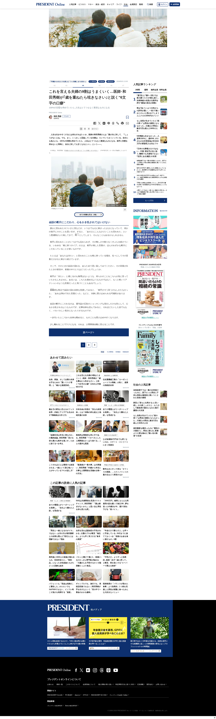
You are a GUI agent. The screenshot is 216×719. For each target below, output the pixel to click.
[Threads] (102, 670)
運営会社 (149, 684)
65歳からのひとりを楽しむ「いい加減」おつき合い (81, 150)
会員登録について (89, 684)
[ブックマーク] (127, 117)
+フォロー (66, 116)
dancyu (77, 695)
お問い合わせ (160, 684)
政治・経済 (100, 4)
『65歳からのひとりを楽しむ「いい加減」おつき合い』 (68, 81)
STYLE (85, 695)
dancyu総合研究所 (71, 705)
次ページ (94, 129)
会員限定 (133, 4)
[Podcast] (108, 670)
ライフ (119, 4)
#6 (111, 85)
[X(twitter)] (81, 670)
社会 (126, 4)
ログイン (164, 4)
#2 (54, 85)
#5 (99, 85)
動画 (141, 4)
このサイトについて (73, 684)
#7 (123, 85)
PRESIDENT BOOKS (99, 695)
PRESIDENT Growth (54, 695)
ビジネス (82, 4)
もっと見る (149, 200)
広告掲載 (140, 684)
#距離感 (101, 81)
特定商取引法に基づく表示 (124, 684)
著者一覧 (59, 684)
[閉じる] (214, 717)
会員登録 (176, 4)
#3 (66, 85)
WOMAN (68, 695)
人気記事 (72, 4)
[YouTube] (115, 670)
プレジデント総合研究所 (54, 705)
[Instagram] (95, 670)
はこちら (150, 317)
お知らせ (50, 684)
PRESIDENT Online (55, 112)
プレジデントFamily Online (118, 695)
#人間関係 (92, 81)
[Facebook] (76, 670)
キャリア (110, 4)
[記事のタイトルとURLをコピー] (117, 123)
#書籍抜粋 (110, 81)
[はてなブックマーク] (88, 670)
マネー (90, 4)
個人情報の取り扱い (105, 684)
